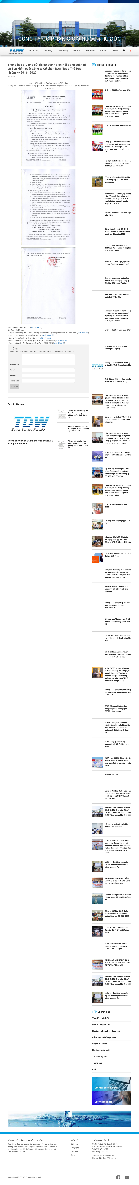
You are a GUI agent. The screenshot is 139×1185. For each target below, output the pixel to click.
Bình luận (14, 365)
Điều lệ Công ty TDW (101, 1024)
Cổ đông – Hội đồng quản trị (104, 1037)
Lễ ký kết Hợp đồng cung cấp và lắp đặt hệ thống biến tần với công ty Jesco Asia (117, 864)
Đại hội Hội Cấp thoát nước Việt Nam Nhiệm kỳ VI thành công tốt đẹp (118, 638)
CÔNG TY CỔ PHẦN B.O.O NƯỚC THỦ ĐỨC (69, 39)
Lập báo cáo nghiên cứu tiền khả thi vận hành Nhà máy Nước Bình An (118, 897)
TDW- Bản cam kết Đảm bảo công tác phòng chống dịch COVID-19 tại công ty (116, 708)
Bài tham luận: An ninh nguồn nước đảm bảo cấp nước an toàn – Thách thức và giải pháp (118, 654)
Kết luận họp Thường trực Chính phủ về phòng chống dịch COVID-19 (78, 428)
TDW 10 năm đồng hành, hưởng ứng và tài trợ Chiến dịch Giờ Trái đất (118, 454)
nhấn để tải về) (61, 341)
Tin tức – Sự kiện (100, 1056)
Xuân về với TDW (111, 775)
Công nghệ (63, 51)
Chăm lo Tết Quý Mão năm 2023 (118, 330)
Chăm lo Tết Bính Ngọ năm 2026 (118, 90)
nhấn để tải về (36, 328)
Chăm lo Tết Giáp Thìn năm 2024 (118, 125)
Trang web (14, 381)
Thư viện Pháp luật (100, 1018)
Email (13, 375)
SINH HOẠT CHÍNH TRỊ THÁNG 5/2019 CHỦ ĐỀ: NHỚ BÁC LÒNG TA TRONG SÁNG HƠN (117, 880)
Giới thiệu (48, 51)
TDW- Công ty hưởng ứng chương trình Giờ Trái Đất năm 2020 (117, 744)
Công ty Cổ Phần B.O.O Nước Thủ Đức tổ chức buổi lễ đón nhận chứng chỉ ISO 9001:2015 (117, 913)
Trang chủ (34, 51)
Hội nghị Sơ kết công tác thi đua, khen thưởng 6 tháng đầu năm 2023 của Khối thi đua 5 (118, 163)
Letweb (38, 1177)
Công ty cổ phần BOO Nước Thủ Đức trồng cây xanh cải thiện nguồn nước (117, 179)
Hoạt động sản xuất (101, 1050)
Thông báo (97, 1063)
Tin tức (103, 51)
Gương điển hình (99, 1044)
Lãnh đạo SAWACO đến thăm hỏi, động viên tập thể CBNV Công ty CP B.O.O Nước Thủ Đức (118, 539)
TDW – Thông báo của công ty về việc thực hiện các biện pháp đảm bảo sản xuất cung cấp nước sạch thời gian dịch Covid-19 (117, 728)
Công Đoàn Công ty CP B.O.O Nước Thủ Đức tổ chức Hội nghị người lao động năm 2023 (117, 231)
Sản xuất (77, 51)
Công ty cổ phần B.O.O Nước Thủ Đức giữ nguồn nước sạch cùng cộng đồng (118, 419)
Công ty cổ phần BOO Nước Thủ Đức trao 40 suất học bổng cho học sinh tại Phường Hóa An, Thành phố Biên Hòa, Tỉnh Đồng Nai (117, 147)
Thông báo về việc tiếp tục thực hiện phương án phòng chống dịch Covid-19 (117, 605)
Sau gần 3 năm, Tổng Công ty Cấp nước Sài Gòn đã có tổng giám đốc (116, 588)
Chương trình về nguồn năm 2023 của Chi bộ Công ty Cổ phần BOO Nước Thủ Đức (118, 247)
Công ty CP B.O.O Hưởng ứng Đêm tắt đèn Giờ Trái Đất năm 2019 (117, 929)
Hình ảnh (90, 51)
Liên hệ (115, 51)
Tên (12, 370)
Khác (94, 1069)
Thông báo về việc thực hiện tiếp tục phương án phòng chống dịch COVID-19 (118, 692)
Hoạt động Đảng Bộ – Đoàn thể (106, 1031)
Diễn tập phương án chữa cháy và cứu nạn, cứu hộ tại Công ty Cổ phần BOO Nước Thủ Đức (117, 280)
